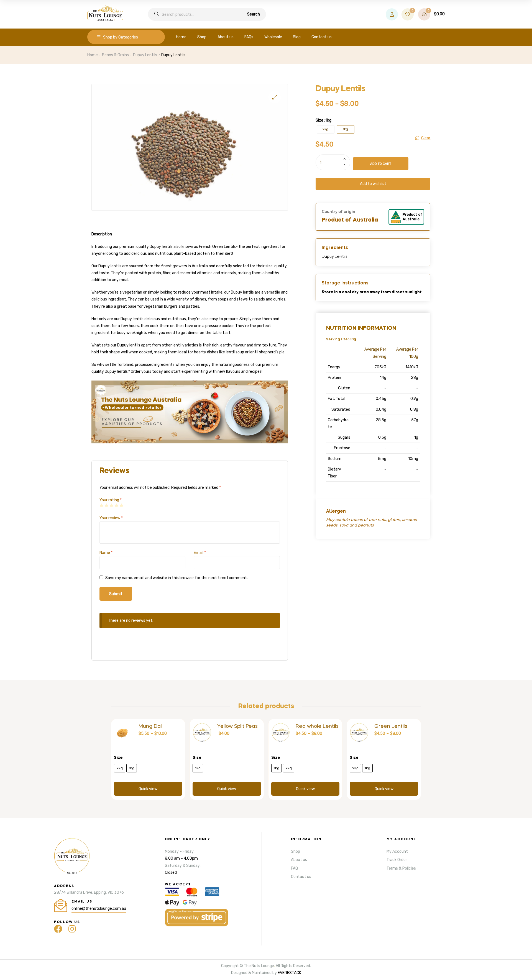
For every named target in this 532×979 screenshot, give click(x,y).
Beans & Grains (115, 55)
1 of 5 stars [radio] (101, 505)
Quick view (148, 789)
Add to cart (380, 164)
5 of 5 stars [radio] (121, 505)
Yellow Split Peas (237, 726)
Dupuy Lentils (145, 55)
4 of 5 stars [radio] (116, 505)
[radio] (325, 129)
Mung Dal (150, 726)
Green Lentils (390, 726)
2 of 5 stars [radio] (106, 505)
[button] (274, 97)
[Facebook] (58, 929)
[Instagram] (72, 929)
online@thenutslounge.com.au (98, 908)
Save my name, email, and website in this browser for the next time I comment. (176, 577)
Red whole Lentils (317, 726)
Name (105, 552)
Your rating (110, 500)
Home (92, 55)
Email (200, 552)
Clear (425, 138)
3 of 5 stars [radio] (111, 505)
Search (253, 14)
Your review (111, 518)
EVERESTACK (289, 972)
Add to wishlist (373, 183)
